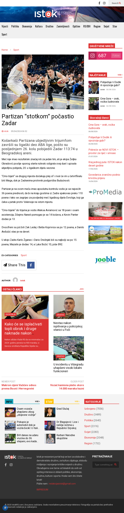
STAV (49, 401)
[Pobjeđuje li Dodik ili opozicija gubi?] (93, 87)
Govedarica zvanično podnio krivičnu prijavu (104, 176)
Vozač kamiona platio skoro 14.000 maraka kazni (67, 387)
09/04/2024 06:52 (19, 131)
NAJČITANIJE (98, 75)
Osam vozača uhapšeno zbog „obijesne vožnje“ (26, 411)
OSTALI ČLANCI (12, 289)
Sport (4, 34)
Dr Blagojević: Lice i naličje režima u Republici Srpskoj (68, 425)
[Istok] (62, 14)
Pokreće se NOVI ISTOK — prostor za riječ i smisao (103, 151)
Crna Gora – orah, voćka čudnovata (109, 100)
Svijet (106, 26)
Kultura (38, 26)
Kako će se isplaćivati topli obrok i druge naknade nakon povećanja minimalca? (24, 331)
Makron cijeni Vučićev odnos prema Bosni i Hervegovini (19, 387)
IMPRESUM (42, 489)
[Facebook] (99, 3)
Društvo (49, 26)
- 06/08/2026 (110, 90)
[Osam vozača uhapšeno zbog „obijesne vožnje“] (10, 412)
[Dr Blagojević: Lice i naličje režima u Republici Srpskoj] (50, 425)
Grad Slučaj (63, 408)
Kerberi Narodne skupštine (66, 437)
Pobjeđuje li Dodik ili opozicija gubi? (110, 84)
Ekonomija (27, 26)
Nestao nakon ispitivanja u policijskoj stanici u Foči (67, 326)
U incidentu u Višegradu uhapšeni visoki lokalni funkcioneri (68, 368)
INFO (9, 401)
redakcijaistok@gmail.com (62, 483)
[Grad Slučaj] (50, 412)
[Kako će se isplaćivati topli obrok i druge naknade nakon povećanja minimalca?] (25, 307)
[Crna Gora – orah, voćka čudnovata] (93, 103)
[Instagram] (104, 3)
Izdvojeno (89, 408)
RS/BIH (86, 26)
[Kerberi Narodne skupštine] (50, 438)
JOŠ (81, 289)
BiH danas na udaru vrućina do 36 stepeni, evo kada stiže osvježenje (27, 440)
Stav (115, 26)
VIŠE (120, 75)
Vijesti (5, 26)
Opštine (76, 26)
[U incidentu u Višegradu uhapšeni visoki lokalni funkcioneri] (68, 348)
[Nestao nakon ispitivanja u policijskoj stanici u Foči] (68, 307)
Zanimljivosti (63, 26)
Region (97, 26)
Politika (15, 26)
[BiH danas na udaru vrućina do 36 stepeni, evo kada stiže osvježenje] (10, 438)
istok (6, 131)
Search (115, 3)
